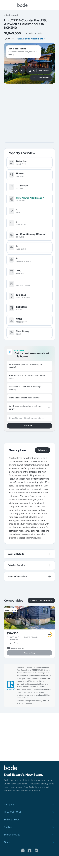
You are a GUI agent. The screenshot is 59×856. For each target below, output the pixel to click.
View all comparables (40, 600)
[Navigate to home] (22, 5)
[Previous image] (7, 68)
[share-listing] (22, 71)
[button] (7, 68)
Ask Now (28, 425)
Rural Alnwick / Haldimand (30, 38)
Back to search (12, 15)
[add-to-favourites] (15, 71)
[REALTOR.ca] (11, 685)
